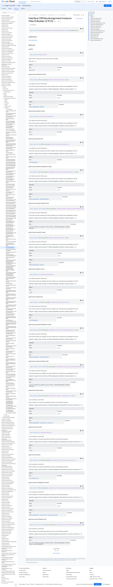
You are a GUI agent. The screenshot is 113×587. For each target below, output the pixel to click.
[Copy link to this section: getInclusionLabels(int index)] (47, 232)
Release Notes (46, 574)
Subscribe (97, 584)
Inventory (35, 478)
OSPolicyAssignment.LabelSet (36, 106)
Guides (10, 8)
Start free (107, 5)
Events (91, 572)
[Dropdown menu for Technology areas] (27, 1)
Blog (90, 570)
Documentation (35, 14)
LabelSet (35, 162)
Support (44, 572)
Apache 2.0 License (29, 560)
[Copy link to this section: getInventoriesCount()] (43, 427)
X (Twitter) (92, 574)
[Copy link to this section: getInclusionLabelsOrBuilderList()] (49, 361)
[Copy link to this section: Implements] (38, 37)
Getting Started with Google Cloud (73, 572)
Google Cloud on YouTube (95, 576)
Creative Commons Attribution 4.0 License (61, 558)
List (30, 162)
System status (46, 576)
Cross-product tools (35, 1)
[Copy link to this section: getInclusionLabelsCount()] (45, 269)
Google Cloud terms (40, 584)
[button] (8, 85)
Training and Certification (71, 578)
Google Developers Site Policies (47, 560)
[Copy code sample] (83, 29)
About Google (22, 584)
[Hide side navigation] (15, 584)
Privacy (27, 584)
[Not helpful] (83, 15)
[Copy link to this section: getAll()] (34, 49)
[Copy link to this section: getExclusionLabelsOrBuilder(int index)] (53, 166)
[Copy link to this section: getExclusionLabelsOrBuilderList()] (50, 203)
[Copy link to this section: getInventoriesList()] (41, 455)
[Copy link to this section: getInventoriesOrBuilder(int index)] (50, 482)
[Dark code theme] (81, 29)
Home (30, 14)
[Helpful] (81, 15)
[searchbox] (9, 13)
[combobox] (80, 1)
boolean (31, 70)
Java (18, 5)
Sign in (109, 1)
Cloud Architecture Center (71, 576)
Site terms (32, 584)
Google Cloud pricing (23, 572)
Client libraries (26, 5)
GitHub (67, 570)
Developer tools (43, 14)
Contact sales (22, 576)
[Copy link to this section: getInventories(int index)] (44, 390)
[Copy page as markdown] (59, 21)
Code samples (69, 574)
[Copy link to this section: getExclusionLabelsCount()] (46, 111)
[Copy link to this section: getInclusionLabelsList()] (44, 297)
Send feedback (79, 18)
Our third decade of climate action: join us (53, 584)
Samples (23, 8)
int (58, 97)
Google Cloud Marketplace (24, 574)
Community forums (47, 570)
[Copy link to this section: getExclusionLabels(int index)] (47, 74)
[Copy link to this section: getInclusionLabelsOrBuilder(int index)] (52, 324)
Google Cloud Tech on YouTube (96, 578)
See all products (22, 570)
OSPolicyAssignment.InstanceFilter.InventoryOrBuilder (43, 515)
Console (92, 1)
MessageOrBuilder (33, 40)
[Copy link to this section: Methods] (36, 45)
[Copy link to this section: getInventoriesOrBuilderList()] (47, 519)
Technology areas (22, 1)
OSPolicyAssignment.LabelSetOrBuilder (39, 199)
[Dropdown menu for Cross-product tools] (41, 1)
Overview (4, 8)
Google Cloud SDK (9, 5)
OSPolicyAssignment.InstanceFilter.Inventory (41, 422)
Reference (16, 8)
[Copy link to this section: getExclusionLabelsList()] (44, 139)
